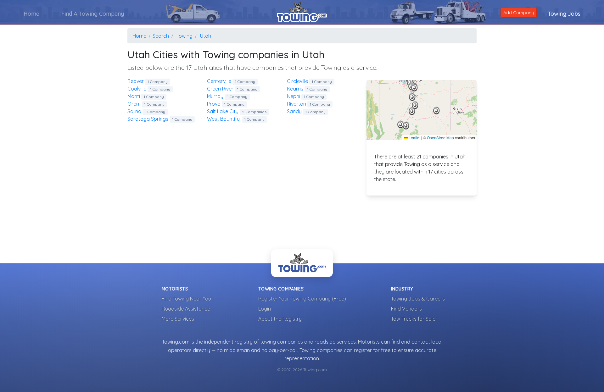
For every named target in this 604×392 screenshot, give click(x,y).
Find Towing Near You (186, 298)
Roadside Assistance (186, 309)
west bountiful (236, 119)
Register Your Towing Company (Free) (302, 298)
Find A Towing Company (92, 13)
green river (232, 89)
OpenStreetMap (440, 137)
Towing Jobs (564, 13)
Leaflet (414, 137)
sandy (306, 111)
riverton (308, 104)
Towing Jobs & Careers (418, 298)
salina (146, 111)
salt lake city (236, 111)
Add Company (518, 12)
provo (225, 104)
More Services (178, 319)
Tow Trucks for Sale (413, 319)
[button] (400, 124)
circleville (309, 81)
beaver (147, 81)
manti (145, 96)
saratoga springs (159, 119)
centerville (231, 81)
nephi (305, 96)
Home (31, 13)
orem (146, 104)
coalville (148, 89)
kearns (307, 89)
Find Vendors (406, 309)
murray (227, 96)
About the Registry (280, 319)
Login (264, 309)
